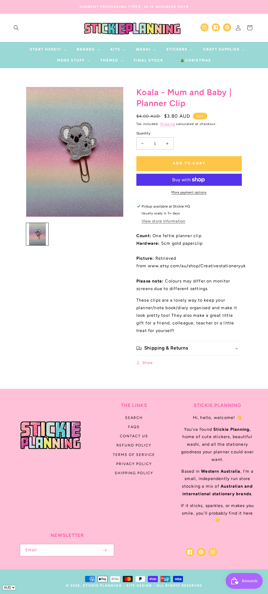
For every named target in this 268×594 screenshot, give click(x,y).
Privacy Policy (134, 464)
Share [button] (147, 363)
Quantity (143, 133)
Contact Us (134, 436)
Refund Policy (133, 445)
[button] (16, 28)
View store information (163, 221)
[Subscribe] (105, 550)
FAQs (134, 427)
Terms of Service (134, 455)
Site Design (139, 585)
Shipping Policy (134, 473)
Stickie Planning (102, 585)
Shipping (167, 124)
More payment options (188, 192)
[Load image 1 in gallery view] (37, 234)
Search (134, 418)
